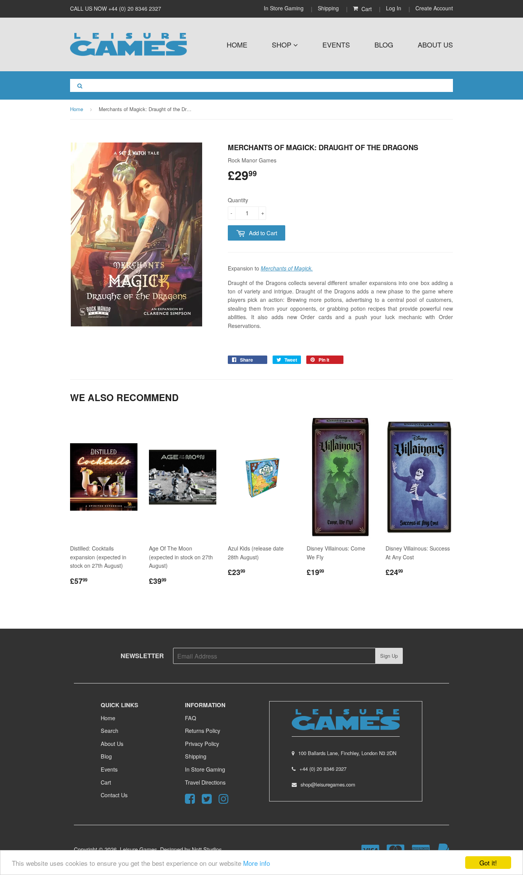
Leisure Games (138, 849)
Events (336, 44)
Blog (383, 44)
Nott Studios (207, 849)
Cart (106, 782)
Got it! (488, 862)
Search (109, 730)
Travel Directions (205, 782)
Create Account (434, 8)
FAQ (190, 718)
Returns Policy (202, 730)
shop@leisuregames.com (328, 784)
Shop (282, 44)
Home (237, 44)
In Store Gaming (284, 8)
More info (256, 863)
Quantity (238, 200)
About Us (435, 44)
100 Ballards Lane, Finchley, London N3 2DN (347, 753)
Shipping (328, 8)
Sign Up (389, 655)
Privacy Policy (202, 743)
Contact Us (114, 795)
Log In (393, 8)
